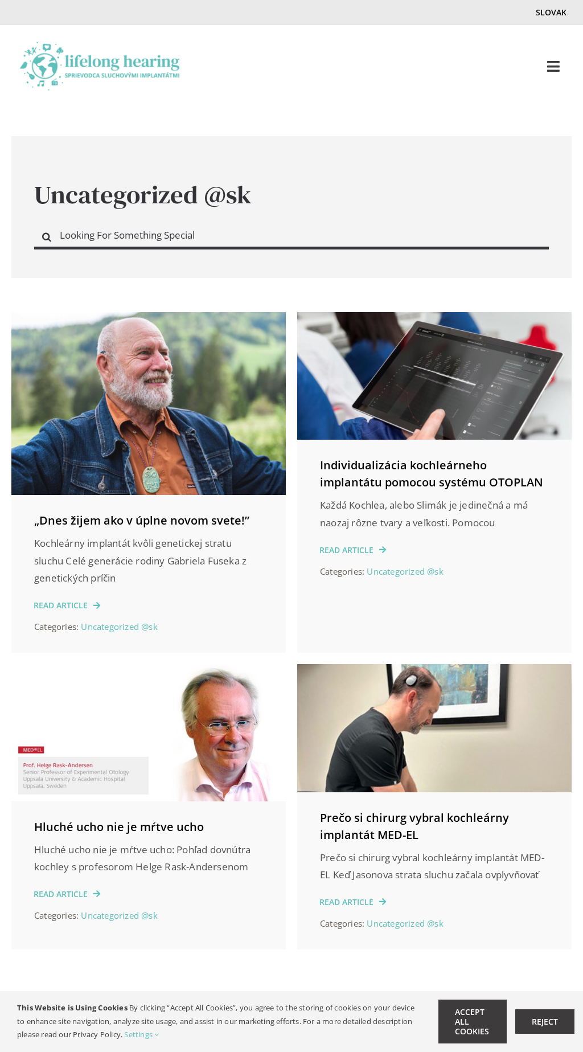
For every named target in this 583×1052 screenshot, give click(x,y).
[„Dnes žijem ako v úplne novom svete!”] (148, 320)
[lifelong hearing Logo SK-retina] (99, 47)
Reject (545, 1021)
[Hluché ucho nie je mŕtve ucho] (148, 672)
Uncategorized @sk (119, 626)
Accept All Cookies (472, 1021)
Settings (139, 1034)
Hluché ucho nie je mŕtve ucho (119, 826)
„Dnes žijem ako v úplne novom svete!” (141, 520)
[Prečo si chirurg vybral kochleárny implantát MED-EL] (434, 672)
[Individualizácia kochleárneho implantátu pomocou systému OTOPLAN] (434, 320)
